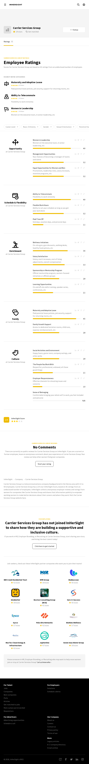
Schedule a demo (53, 691)
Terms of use (52, 733)
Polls (6, 698)
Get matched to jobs (12, 704)
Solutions (51, 688)
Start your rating (44, 464)
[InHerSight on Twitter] (71, 759)
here (24, 498)
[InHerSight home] (15, 4)
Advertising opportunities (14, 720)
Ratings (8, 41)
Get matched (33, 31)
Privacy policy (52, 730)
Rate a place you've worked (14, 708)
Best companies (10, 695)
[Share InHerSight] (60, 759)
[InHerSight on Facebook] (66, 759)
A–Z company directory (56, 744)
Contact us (51, 726)
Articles (7, 701)
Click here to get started (44, 546)
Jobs (6, 688)
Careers (50, 723)
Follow (75, 30)
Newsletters (9, 711)
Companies (8, 691)
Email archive (52, 748)
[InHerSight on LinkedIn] (77, 759)
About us (50, 720)
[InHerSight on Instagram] (82, 759)
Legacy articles (53, 741)
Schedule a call (9, 723)
